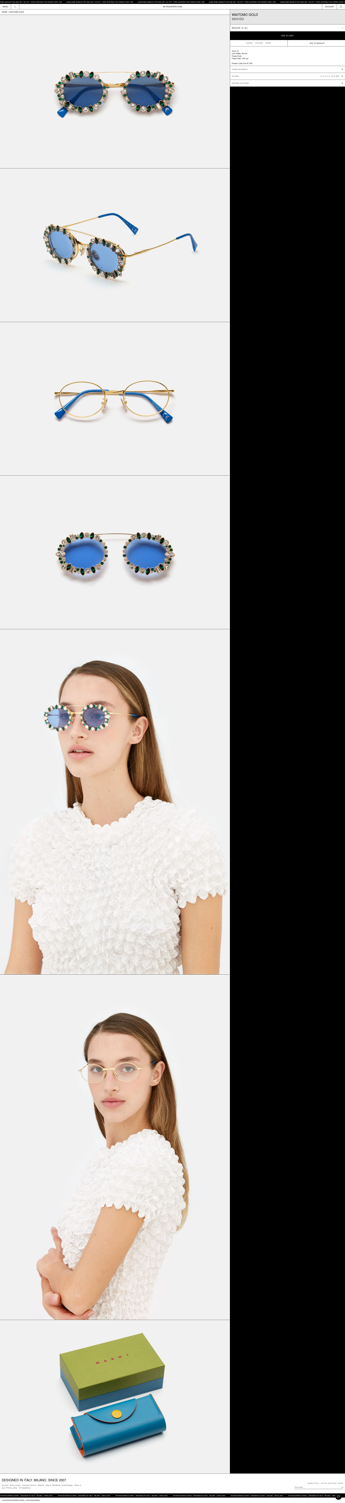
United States (67, 1485)
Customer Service (29, 1485)
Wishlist (41, 1485)
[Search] (15, 6)
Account (5, 1485)
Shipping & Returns (240, 83)
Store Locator (15, 1485)
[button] (341, 6)
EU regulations (25, 1487)
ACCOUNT (329, 6)
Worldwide (56, 1485)
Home (4, 12)
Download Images (240, 69)
